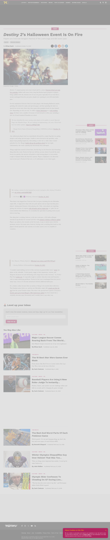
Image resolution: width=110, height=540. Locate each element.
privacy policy (86, 534)
